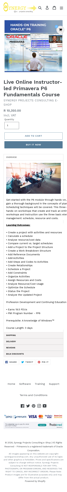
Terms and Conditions (33, 395)
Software (25, 383)
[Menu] (61, 7)
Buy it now (33, 144)
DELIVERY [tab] (11, 341)
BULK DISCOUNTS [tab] (15, 354)
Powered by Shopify (35, 481)
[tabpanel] (33, 246)
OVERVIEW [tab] (11, 157)
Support (54, 383)
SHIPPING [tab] (11, 335)
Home (11, 383)
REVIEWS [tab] (10, 348)
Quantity (9, 119)
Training (40, 383)
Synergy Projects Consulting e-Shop (32, 442)
